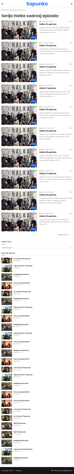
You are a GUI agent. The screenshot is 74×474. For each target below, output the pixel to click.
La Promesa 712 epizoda (21, 409)
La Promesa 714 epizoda (22, 292)
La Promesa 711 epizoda (21, 416)
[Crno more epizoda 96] (6, 394)
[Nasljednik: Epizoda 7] (6, 460)
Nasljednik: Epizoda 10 (21, 350)
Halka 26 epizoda (47, 194)
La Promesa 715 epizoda (21, 259)
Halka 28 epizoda (47, 152)
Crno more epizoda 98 (21, 342)
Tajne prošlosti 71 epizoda (22, 333)
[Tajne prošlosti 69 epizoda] (6, 451)
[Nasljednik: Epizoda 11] (6, 327)
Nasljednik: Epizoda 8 (20, 441)
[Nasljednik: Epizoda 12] (6, 301)
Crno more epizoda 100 (21, 283)
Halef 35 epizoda (19, 423)
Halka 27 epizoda (47, 173)
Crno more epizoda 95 (21, 401)
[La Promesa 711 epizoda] (6, 418)
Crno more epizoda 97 (21, 359)
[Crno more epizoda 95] (6, 403)
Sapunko (43, 21)
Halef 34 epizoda (19, 432)
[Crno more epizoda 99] (6, 318)
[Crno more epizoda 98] (6, 344)
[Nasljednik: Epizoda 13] (6, 277)
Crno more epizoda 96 (21, 392)
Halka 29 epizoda (47, 130)
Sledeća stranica (63, 234)
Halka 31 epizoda (47, 88)
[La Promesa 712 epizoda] (6, 411)
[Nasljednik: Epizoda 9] (6, 386)
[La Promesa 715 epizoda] (6, 260)
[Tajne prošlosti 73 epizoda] (6, 268)
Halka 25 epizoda (47, 216)
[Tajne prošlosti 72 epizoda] (6, 310)
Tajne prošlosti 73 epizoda (22, 266)
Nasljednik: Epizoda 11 (20, 324)
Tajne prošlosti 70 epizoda (22, 375)
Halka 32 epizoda (47, 66)
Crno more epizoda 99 (21, 316)
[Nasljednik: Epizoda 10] (6, 353)
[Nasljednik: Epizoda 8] (6, 443)
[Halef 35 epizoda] (6, 426)
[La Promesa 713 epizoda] (6, 369)
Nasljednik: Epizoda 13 (21, 274)
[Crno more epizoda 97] (6, 361)
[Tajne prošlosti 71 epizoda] (6, 335)
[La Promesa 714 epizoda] (6, 293)
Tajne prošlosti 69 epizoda (22, 449)
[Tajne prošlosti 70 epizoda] (6, 377)
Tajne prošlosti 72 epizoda (22, 307)
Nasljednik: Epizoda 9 (20, 383)
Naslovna (5, 10)
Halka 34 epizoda (47, 24)
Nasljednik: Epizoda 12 (21, 299)
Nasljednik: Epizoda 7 (20, 458)
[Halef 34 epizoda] (6, 434)
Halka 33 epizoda (47, 45)
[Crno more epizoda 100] (6, 285)
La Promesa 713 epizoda (21, 368)
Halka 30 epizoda (47, 109)
